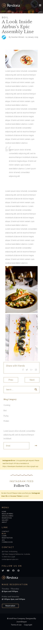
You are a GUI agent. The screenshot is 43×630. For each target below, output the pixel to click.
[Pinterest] (18, 570)
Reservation (10, 606)
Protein (6, 421)
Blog (4, 533)
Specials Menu (7, 516)
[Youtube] (8, 570)
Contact (5, 531)
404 (3, 540)
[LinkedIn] (36, 370)
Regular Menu (7, 514)
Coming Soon (7, 542)
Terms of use (16, 625)
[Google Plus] (31, 370)
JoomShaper (21, 622)
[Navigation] (40, 5)
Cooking (7, 405)
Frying (6, 416)
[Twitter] (27, 370)
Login (4, 536)
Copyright (28, 625)
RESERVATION (7, 518)
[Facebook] (23, 370)
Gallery (5, 520)
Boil (5, 17)
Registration (7, 538)
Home (4, 511)
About (4, 522)
